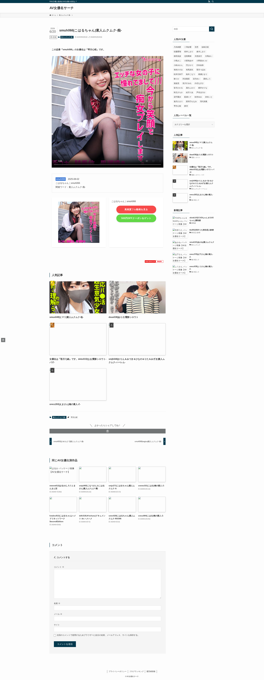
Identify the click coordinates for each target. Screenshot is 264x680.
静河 (186, 106)
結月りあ (189, 92)
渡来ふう (207, 79)
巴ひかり (189, 65)
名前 (57, 603)
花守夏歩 (177, 97)
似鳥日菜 (205, 47)
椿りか (176, 79)
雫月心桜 (74, 417)
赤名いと (208, 97)
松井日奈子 (178, 74)
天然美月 (198, 56)
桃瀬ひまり (202, 74)
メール (58, 614)
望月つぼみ (200, 70)
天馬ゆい (208, 56)
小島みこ (177, 61)
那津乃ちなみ (191, 101)
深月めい (196, 79)
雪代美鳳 (203, 101)
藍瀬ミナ (187, 97)
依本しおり (188, 52)
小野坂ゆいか (201, 61)
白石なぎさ (199, 83)
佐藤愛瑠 (177, 52)
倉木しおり (200, 52)
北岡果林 (187, 56)
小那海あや (188, 61)
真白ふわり (190, 88)
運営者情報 (150, 671)
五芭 (196, 47)
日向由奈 (200, 65)
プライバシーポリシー (118, 671)
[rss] (209, 1)
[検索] (213, 1)
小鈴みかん (178, 65)
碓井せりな (202, 88)
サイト (57, 625)
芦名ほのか (200, 92)
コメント (59, 567)
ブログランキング (136, 671)
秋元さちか (178, 92)
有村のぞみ (178, 70)
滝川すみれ (186, 83)
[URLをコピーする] (108, 431)
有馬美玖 (189, 70)
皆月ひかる (178, 88)
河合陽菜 (186, 79)
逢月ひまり (178, 101)
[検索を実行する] (212, 29)
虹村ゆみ (198, 97)
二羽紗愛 (187, 47)
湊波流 (176, 83)
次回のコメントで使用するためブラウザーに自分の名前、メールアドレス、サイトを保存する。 (98, 635)
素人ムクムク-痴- (67, 37)
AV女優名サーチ (62, 8)
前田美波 (177, 56)
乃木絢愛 (177, 47)
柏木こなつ (190, 74)
